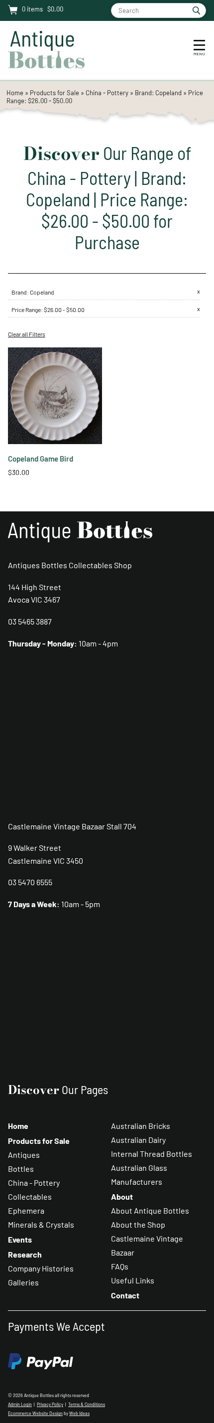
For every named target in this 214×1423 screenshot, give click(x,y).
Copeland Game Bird (40, 458)
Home (14, 93)
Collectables (30, 1196)
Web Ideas (79, 1413)
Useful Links (132, 1280)
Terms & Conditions (86, 1404)
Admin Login (20, 1404)
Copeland (42, 292)
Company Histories (41, 1268)
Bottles (21, 1168)
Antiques (24, 1154)
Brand (19, 292)
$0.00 (54, 9)
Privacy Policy (50, 1404)
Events (20, 1239)
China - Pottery (107, 93)
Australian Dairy (138, 1139)
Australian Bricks (140, 1125)
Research (25, 1254)
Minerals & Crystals (41, 1224)
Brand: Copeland (159, 93)
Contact (125, 1295)
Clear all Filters (26, 333)
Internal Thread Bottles (151, 1153)
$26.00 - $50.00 (64, 309)
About (122, 1196)
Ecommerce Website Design (35, 1413)
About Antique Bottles (150, 1210)
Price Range (26, 309)
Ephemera (26, 1210)
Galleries (23, 1282)
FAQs (119, 1266)
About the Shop (138, 1224)
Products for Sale (54, 93)
